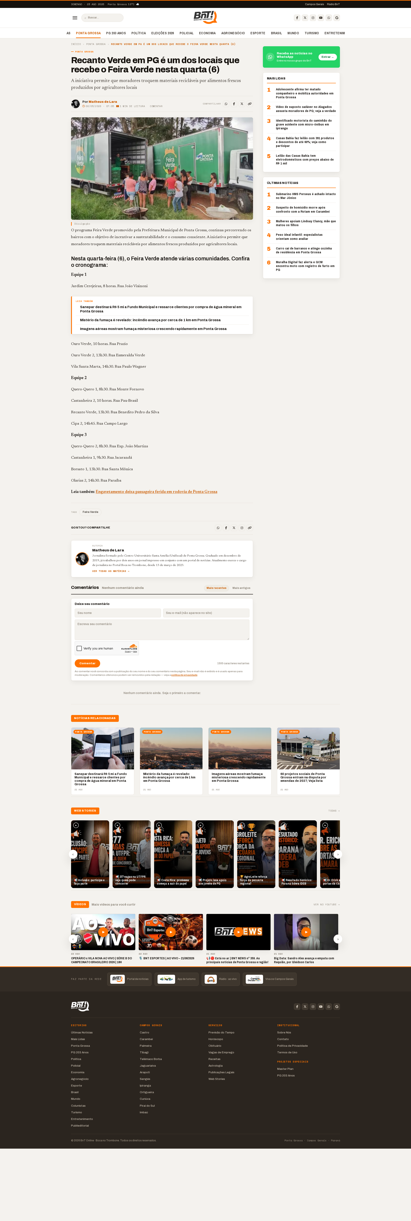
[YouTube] (321, 18)
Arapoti (145, 1072)
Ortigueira (147, 1092)
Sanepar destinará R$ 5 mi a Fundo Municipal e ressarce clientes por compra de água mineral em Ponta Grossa (160, 309)
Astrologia (215, 1065)
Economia (207, 33)
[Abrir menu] (75, 17)
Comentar (156, 106)
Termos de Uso (287, 1052)
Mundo (293, 33)
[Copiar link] (250, 104)
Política (138, 33)
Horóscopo (215, 1039)
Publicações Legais (221, 1072)
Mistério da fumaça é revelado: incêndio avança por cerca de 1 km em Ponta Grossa (150, 320)
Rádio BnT (333, 4)
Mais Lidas (78, 1039)
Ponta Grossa (88, 33)
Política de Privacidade (292, 1045)
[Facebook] (297, 18)
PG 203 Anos (116, 33)
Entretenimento (339, 33)
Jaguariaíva (148, 1065)
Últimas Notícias (82, 1032)
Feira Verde (90, 511)
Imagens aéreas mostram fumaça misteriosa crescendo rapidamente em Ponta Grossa (153, 329)
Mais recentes (216, 588)
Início (76, 44)
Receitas (214, 1059)
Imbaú (144, 1112)
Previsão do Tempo (221, 1032)
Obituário (214, 1045)
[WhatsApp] (329, 18)
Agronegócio (233, 33)
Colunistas (78, 1105)
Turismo (312, 33)
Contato (283, 1039)
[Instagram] (313, 18)
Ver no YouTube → (327, 904)
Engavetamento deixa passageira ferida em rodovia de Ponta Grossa (156, 492)
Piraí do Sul (147, 1105)
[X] (305, 18)
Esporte (257, 33)
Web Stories (216, 1079)
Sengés (145, 1079)
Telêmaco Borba (151, 1059)
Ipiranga (145, 1085)
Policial (187, 33)
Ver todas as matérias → (111, 571)
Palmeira (146, 1045)
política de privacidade (184, 675)
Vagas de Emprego (221, 1052)
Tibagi (144, 1052)
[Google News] (337, 18)
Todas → (334, 810)
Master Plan (285, 1068)
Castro (144, 1032)
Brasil (276, 33)
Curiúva (145, 1098)
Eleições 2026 (162, 33)
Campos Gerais (314, 4)
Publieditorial (80, 1125)
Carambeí (146, 1039)
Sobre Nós (284, 1032)
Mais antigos (241, 588)
